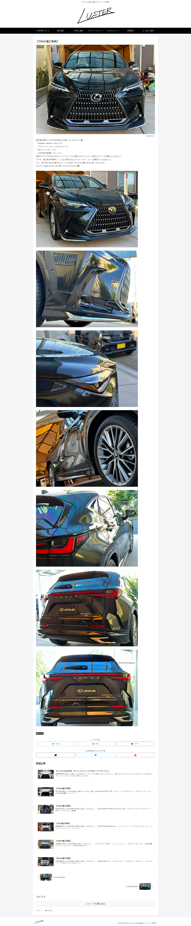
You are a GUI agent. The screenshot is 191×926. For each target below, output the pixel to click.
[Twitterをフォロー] (95, 755)
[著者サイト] (55, 755)
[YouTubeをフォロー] (135, 755)
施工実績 (40, 733)
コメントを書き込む (95, 903)
